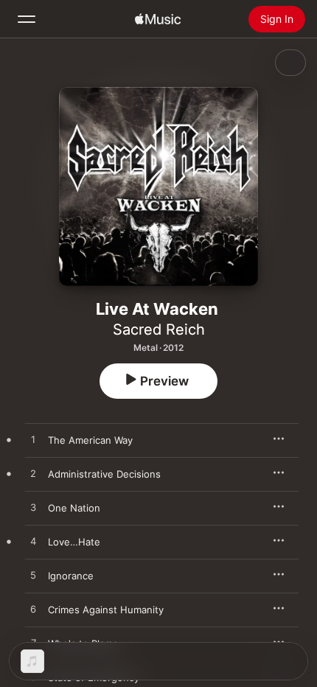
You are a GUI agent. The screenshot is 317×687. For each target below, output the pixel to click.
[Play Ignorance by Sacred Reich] (33, 575)
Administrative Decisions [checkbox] (104, 474)
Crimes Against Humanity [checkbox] (106, 609)
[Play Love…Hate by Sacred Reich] (33, 541)
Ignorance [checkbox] (71, 576)
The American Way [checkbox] (90, 440)
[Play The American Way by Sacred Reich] (33, 440)
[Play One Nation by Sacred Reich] (33, 508)
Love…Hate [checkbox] (74, 542)
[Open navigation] (26, 19)
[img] (158, 19)
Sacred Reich (159, 329)
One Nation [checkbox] (74, 508)
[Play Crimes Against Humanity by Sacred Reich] (33, 609)
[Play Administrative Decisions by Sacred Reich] (33, 474)
